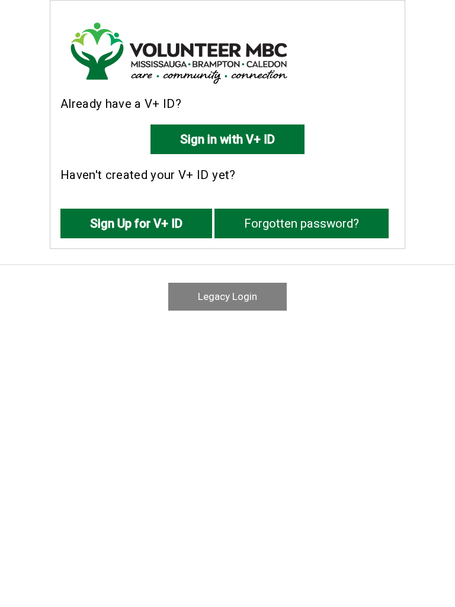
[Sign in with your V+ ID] (227, 133)
